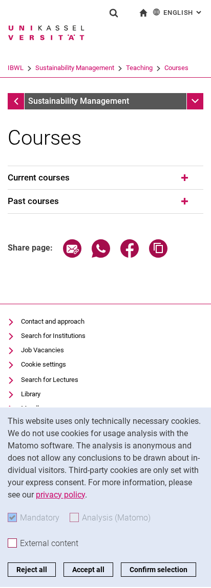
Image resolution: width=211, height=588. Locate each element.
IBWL (16, 68)
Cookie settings (43, 364)
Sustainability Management (74, 68)
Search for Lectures (49, 379)
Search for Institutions (53, 336)
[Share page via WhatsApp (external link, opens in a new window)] (101, 255)
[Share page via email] (72, 255)
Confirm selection (158, 570)
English (183, 12)
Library (30, 394)
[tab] (105, 178)
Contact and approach (53, 321)
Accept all (88, 570)
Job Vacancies (42, 350)
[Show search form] (114, 13)
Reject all (31, 570)
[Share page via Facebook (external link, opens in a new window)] (129, 255)
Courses (176, 68)
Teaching (139, 68)
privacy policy (60, 495)
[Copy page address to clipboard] (158, 255)
